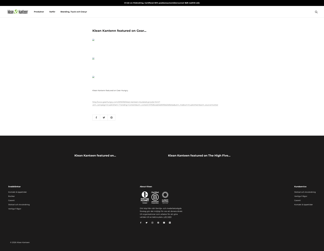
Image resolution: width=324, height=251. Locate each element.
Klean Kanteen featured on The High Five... (199, 155)
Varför (52, 12)
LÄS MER (167, 217)
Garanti (11, 200)
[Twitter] (146, 222)
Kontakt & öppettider (17, 192)
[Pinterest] (158, 222)
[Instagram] (152, 222)
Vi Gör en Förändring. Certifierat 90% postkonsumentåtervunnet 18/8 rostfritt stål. (162, 3)
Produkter (39, 12)
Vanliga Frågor (14, 209)
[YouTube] (164, 222)
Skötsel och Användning (19, 204)
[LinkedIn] (170, 222)
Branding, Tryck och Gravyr (73, 12)
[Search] (316, 12)
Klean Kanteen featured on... (95, 155)
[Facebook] (141, 222)
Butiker (11, 196)
